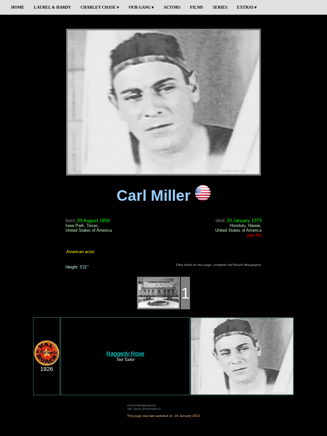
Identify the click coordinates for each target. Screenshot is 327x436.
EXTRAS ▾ (247, 7)
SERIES (220, 7)
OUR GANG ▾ (141, 7)
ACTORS (172, 7)
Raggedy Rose (125, 353)
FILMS (196, 7)
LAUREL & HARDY (52, 7)
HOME (17, 7)
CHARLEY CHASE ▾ (99, 7)
